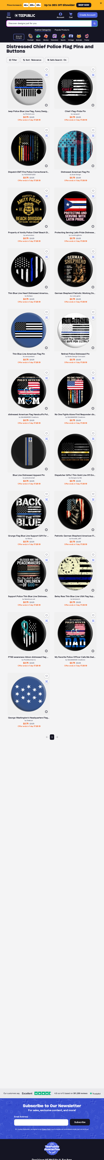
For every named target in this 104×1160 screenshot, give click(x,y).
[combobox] (49, 23)
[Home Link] (25, 15)
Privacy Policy (46, 1129)
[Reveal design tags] (46, 105)
